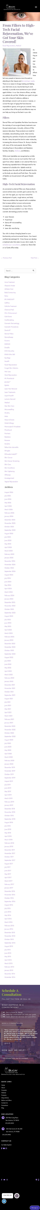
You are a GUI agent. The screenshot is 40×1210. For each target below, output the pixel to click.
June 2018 (8, 829)
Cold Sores (8, 316)
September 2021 (10, 695)
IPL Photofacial (9, 378)
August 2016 (9, 905)
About (3, 1088)
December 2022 (10, 643)
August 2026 (9, 492)
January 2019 (9, 805)
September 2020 (10, 736)
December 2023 (10, 602)
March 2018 (8, 840)
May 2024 (8, 585)
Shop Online (5, 1098)
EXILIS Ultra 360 (10, 354)
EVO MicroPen (9, 351)
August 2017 (9, 864)
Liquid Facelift (9, 395)
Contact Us (4, 1103)
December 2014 (10, 974)
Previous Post (6, 258)
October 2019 (9, 774)
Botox (6, 296)
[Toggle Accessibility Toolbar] (4, 1201)
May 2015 (8, 956)
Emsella (7, 347)
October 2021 (9, 692)
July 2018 (8, 826)
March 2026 (9, 509)
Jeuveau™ (8, 382)
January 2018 (9, 846)
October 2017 (9, 857)
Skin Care (8, 464)
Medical (18, 46)
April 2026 (8, 506)
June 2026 (8, 499)
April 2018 (8, 836)
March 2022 (9, 674)
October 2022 (9, 650)
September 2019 (10, 778)
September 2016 (10, 901)
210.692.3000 (9, 1123)
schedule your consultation (11, 245)
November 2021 (10, 688)
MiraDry (7, 413)
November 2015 (10, 936)
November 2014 (10, 977)
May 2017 (8, 874)
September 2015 (10, 943)
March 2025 (9, 551)
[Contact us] (36, 1180)
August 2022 (9, 657)
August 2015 (9, 946)
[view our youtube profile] (4, 1148)
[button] (12, 1023)
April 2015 (8, 960)
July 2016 (8, 908)
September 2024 (10, 571)
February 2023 (9, 637)
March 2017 (8, 881)
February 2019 (9, 802)
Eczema (7, 340)
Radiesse (17, 151)
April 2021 (8, 712)
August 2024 (9, 575)
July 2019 (8, 784)
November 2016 (10, 895)
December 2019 (10, 767)
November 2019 (10, 771)
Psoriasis (7, 433)
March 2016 (8, 922)
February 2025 (9, 554)
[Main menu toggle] (36, 7)
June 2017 (8, 870)
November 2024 (10, 564)
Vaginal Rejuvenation (11, 481)
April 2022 (8, 671)
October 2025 (9, 526)
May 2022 (8, 668)
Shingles (7, 451)
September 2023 (10, 613)
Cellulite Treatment (10, 306)
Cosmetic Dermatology (12, 323)
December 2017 (10, 850)
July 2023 (8, 619)
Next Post (35, 258)
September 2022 (10, 654)
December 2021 (10, 685)
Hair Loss (8, 371)
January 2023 (9, 640)
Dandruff (7, 330)
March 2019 (8, 798)
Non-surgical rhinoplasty (12, 426)
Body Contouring (10, 292)
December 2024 (10, 561)
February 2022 (9, 678)
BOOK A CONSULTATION (12, 1023)
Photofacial (8, 430)
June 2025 (8, 540)
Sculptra (7, 444)
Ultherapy (8, 475)
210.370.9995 (6, 1135)
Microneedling (9, 409)
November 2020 (10, 729)
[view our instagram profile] (6, 1148)
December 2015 (10, 932)
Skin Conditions (10, 468)
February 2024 (9, 595)
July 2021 (8, 702)
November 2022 (10, 647)
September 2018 (10, 819)
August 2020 (9, 740)
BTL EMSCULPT (9, 299)
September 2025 (10, 530)
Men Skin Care (9, 406)
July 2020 (8, 743)
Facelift (7, 361)
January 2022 (9, 681)
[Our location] (38, 1180)
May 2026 (8, 502)
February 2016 (9, 925)
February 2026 (9, 513)
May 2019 (8, 791)
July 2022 (8, 661)
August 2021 (9, 698)
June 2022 (8, 664)
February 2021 (9, 719)
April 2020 (8, 753)
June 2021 (8, 705)
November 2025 (10, 523)
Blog (2, 1108)
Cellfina (7, 303)
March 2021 (8, 716)
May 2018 (8, 833)
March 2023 (9, 633)
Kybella (7, 385)
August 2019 (9, 781)
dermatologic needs (28, 81)
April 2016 (8, 919)
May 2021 (8, 709)
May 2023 (8, 626)
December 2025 (10, 520)
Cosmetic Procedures (11, 327)
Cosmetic (4, 1090)
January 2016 (9, 929)
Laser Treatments (10, 392)
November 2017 (10, 853)
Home (3, 1085)
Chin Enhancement (11, 313)
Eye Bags (7, 358)
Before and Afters (6, 1100)
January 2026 (9, 516)
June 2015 (8, 953)
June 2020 (8, 747)
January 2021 (9, 723)
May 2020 (8, 750)
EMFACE (7, 344)
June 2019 (8, 788)
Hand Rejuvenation (11, 375)
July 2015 (8, 950)
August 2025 (9, 533)
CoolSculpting (9, 320)
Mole (6, 416)
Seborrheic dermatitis (11, 447)
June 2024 (8, 582)
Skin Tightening (10, 471)
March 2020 (9, 757)
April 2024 (8, 588)
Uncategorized (9, 478)
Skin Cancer (8, 457)
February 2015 (9, 967)
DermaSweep (9, 337)
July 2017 (8, 867)
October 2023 (9, 609)
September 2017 (10, 860)
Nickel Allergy (9, 423)
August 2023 (9, 616)
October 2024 (9, 568)
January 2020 (9, 764)
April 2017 (8, 877)
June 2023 (8, 623)
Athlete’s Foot (9, 289)
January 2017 (9, 888)
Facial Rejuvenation (9, 46)
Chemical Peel (9, 310)
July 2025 (8, 537)
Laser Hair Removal (11, 389)
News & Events (9, 420)
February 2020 (9, 760)
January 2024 (9, 599)
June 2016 (8, 912)
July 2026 (8, 496)
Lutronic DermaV (10, 399)
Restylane (8, 437)
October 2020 (9, 733)
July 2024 (8, 578)
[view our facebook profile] (1, 1148)
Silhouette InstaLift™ (11, 454)
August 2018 (9, 822)
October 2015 (9, 939)
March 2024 (9, 592)
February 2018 (9, 843)
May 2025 (8, 544)
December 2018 (10, 809)
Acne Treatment (10, 282)
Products (3, 1095)
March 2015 (8, 963)
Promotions (4, 1105)
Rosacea (7, 440)
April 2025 (8, 547)
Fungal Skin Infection (11, 368)
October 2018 (9, 815)
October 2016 (9, 898)
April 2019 (8, 795)
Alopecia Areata (10, 285)
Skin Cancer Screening (12, 461)
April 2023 (8, 630)
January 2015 (9, 970)
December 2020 (10, 726)
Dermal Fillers (9, 334)
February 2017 (9, 884)
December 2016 (10, 891)
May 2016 (8, 915)
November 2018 (10, 812)
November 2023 (10, 606)
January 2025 (9, 557)
